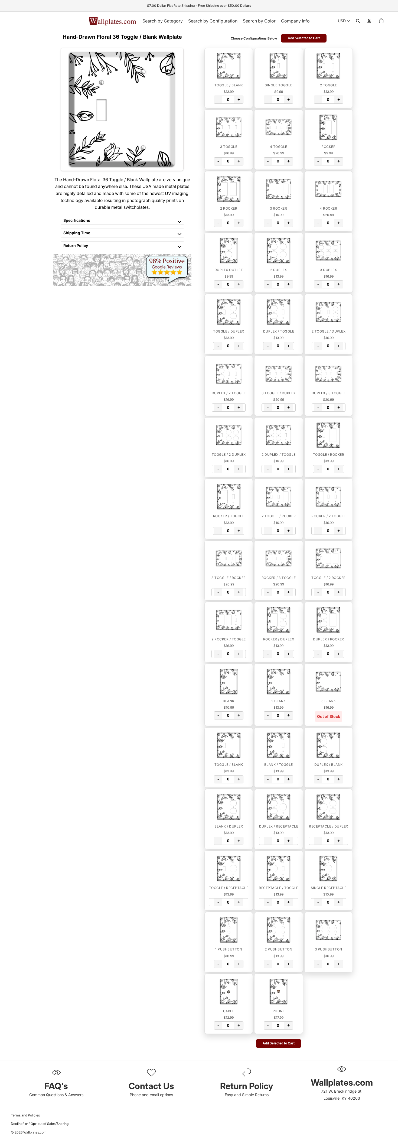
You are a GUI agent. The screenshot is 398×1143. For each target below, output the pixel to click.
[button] (229, 65)
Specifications (76, 220)
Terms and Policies (25, 1115)
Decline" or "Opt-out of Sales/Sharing (39, 1124)
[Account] (369, 21)
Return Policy (75, 245)
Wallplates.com (35, 1132)
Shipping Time (76, 232)
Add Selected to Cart (304, 38)
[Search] (358, 21)
